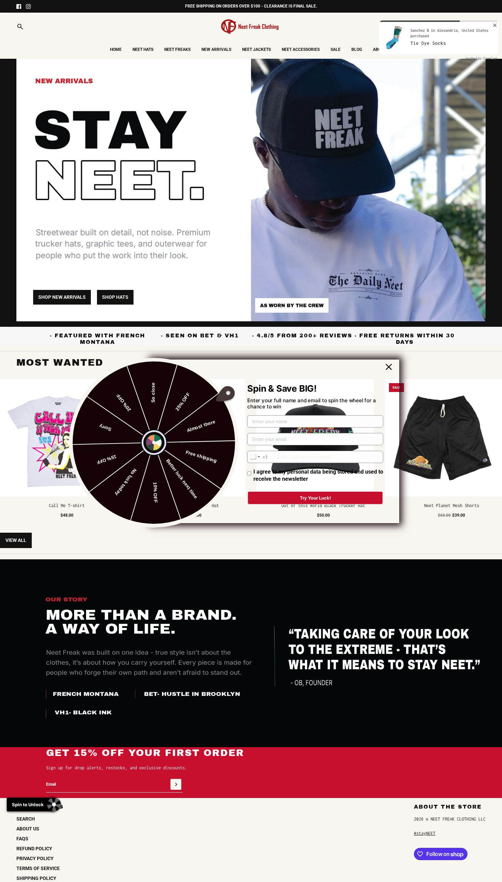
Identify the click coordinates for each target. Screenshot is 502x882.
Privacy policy (35, 858)
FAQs (22, 838)
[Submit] (175, 784)
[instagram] (28, 6)
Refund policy (34, 848)
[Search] (20, 26)
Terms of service (38, 868)
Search (25, 819)
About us (27, 828)
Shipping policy (36, 878)
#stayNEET (424, 833)
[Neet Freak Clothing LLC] (251, 26)
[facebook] (19, 6)
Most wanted (59, 362)
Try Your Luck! (315, 498)
